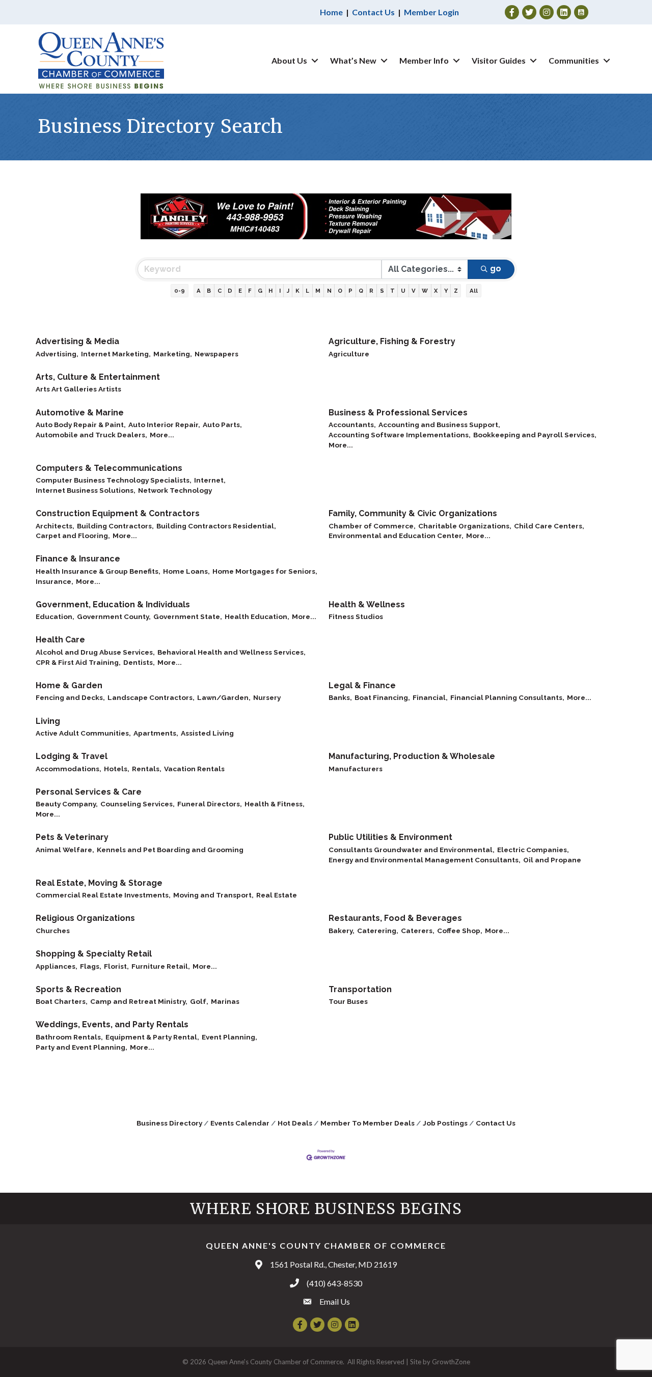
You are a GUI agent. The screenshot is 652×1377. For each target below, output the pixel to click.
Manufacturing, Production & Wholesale (412, 756)
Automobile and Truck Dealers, (91, 435)
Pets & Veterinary (72, 837)
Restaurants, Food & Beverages (395, 918)
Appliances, (56, 966)
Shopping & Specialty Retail (94, 954)
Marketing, (172, 354)
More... (162, 435)
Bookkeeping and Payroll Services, (534, 435)
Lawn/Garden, (224, 697)
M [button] (317, 290)
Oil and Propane (552, 860)
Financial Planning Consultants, (507, 697)
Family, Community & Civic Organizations (413, 513)
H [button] (270, 290)
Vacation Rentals (194, 769)
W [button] (425, 290)
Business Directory (169, 1123)
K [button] (297, 290)
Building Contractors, (115, 526)
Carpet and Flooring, (73, 535)
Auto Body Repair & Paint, (81, 424)
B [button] (209, 290)
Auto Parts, (222, 424)
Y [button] (446, 290)
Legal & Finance (362, 685)
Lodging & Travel (71, 756)
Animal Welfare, (65, 850)
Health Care (60, 639)
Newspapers (216, 354)
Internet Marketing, (116, 354)
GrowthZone (451, 1362)
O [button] (340, 290)
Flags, (90, 966)
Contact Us (373, 12)
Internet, (210, 480)
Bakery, (342, 930)
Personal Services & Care (89, 792)
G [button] (260, 290)
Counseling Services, (137, 804)
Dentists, (139, 662)
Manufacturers (356, 769)
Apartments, (155, 733)
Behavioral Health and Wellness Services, (231, 652)
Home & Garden (69, 685)
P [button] (350, 290)
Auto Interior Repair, (164, 424)
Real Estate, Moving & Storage (99, 883)
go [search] (495, 268)
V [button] (414, 290)
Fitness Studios (356, 616)
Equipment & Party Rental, (152, 1037)
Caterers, (417, 930)
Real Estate (276, 895)
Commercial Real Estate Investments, (103, 895)
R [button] (371, 290)
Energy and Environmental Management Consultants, (425, 860)
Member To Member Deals (367, 1123)
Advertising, (57, 354)
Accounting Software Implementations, (400, 435)
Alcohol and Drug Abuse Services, (95, 652)
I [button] (280, 290)
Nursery (267, 697)
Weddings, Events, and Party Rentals (112, 1024)
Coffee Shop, (459, 930)
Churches (53, 930)
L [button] (307, 290)
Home (331, 12)
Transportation (360, 989)
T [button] (392, 290)
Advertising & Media (77, 341)
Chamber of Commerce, (372, 526)
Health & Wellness (367, 604)
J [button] (288, 290)
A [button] (199, 290)
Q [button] (361, 290)
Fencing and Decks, (70, 697)
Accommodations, (68, 769)
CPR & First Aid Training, (78, 662)
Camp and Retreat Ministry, (138, 1001)
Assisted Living (207, 733)
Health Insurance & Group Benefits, (98, 571)
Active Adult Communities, (83, 733)
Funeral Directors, (209, 804)
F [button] (250, 290)
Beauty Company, (67, 804)
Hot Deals (295, 1123)
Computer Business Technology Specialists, (114, 480)
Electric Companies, (533, 850)
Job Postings (445, 1123)
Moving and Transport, (213, 895)
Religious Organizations (85, 918)
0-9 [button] (179, 290)
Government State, (187, 616)
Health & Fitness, (274, 804)
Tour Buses (348, 1001)
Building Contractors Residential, (216, 526)
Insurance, (54, 581)
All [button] (474, 290)
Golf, (199, 1001)
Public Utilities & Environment (390, 837)
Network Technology (175, 490)
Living (48, 721)
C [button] (220, 290)
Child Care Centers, (549, 526)
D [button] (230, 290)
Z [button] (456, 290)
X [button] (436, 290)
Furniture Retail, (160, 966)
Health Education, (257, 616)
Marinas (225, 1001)
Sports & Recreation (78, 989)
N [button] (329, 290)
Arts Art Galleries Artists (78, 389)
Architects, (55, 526)
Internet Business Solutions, (85, 490)
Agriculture (349, 354)
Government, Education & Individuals (113, 604)
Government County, (114, 616)
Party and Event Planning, (81, 1047)
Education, (55, 616)
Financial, (430, 697)
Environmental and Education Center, (396, 535)
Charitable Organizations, (464, 526)
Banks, (340, 697)
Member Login (431, 12)
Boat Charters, (62, 1001)
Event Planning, (229, 1037)
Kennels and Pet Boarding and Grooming (170, 850)
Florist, (116, 966)
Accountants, (352, 424)
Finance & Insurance (78, 559)
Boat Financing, (382, 697)
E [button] (240, 290)
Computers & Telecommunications (109, 468)
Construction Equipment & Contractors (118, 513)
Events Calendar (239, 1123)
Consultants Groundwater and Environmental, (412, 850)
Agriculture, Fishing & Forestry (392, 341)
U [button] (403, 290)
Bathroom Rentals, (69, 1037)
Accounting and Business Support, (439, 424)
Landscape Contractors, (151, 697)
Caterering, (377, 930)
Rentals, (146, 769)
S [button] (382, 290)
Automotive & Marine (80, 412)
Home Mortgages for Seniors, (264, 571)
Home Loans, (186, 571)
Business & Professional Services (398, 412)
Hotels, (116, 769)
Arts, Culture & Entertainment (98, 377)
